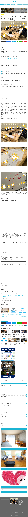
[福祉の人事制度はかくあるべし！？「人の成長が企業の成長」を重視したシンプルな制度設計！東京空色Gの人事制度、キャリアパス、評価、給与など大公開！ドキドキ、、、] (23, 310)
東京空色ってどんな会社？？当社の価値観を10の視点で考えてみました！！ (14, 315)
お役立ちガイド (3, 396)
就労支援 (15, 512)
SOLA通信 (3, 394)
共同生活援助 (8, 512)
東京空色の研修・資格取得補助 (5, 405)
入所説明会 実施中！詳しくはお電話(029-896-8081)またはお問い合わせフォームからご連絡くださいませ (14, 4)
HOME (1, 5)
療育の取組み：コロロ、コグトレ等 (6, 385)
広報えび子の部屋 (4, 418)
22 (7, 503)
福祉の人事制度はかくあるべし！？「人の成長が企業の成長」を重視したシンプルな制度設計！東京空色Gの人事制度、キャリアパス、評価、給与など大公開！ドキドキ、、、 (22, 316)
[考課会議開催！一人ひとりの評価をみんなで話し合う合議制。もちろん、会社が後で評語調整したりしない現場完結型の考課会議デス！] (5, 310)
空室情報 (23, 512)
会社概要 (20, 512)
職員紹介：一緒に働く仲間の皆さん (6, 403)
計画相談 (17, 512)
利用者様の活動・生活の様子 (5, 387)
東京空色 (14, 2)
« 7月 (5, 506)
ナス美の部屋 (3, 416)
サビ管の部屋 (3, 407)
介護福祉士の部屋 (4, 412)
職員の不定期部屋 (4, 421)
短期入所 (6, 512)
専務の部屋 (3, 423)
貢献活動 (2, 425)
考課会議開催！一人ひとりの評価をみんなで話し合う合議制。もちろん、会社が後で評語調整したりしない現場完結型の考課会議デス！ (5, 316)
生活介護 (2, 392)
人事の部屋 (4, 5)
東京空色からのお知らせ (5, 398)
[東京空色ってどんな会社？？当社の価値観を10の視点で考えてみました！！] (14, 310)
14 (6, 502)
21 (6, 503)
